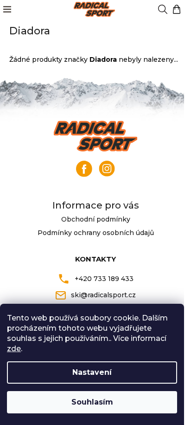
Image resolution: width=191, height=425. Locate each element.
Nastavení (92, 372)
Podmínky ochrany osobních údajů (96, 233)
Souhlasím (92, 402)
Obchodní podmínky (95, 219)
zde (14, 348)
